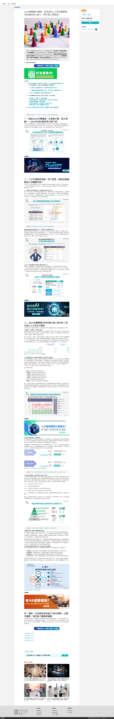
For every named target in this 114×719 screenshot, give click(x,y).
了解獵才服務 (54, 710)
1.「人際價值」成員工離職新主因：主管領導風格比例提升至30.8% (43, 87)
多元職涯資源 (38, 714)
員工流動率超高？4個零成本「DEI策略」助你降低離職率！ (43, 226)
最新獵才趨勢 (54, 712)
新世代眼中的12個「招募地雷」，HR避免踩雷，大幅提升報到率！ (44, 528)
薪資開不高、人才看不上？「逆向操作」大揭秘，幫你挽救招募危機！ (45, 114)
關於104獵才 (70, 710)
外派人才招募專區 (55, 714)
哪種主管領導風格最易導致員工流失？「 (46, 90)
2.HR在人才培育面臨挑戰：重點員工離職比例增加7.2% (40, 93)
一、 (45, 83)
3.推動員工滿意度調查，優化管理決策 (37, 101)
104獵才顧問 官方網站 (29, 633)
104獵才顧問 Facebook (29, 635)
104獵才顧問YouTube (28, 640)
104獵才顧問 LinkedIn (29, 638)
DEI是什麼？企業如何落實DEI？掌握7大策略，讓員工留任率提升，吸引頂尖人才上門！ (48, 472)
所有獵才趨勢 (17, 7)
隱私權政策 (3, 718)
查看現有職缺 (38, 710)
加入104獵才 (70, 712)
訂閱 (90, 22)
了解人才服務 (38, 712)
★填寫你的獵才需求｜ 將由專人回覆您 (32, 590)
